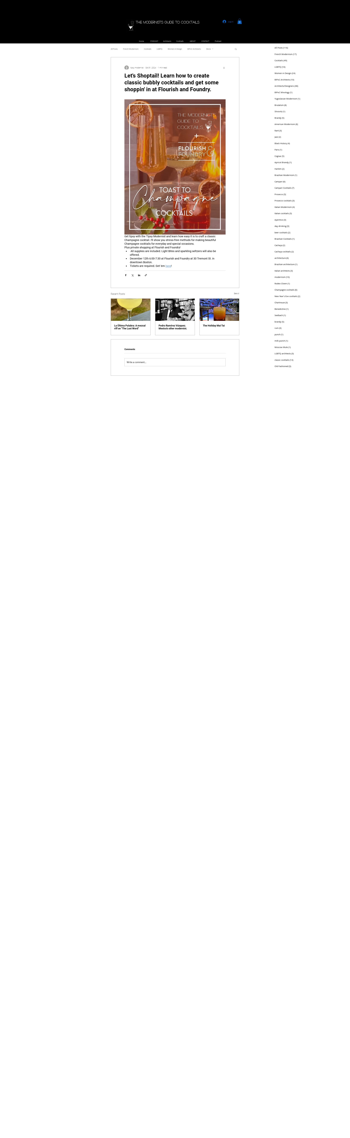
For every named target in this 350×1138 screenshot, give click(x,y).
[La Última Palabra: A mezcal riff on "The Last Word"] (130, 310)
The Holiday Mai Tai (214, 325)
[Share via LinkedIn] (139, 275)
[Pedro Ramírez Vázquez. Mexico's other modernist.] (175, 310)
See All (236, 293)
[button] (239, 21)
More (208, 49)
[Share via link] (146, 275)
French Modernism (130, 49)
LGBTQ (159, 49)
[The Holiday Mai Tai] (219, 310)
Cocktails (147, 49)
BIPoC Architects (194, 49)
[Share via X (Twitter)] (132, 275)
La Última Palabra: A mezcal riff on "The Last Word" (130, 327)
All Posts (114, 49)
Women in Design (175, 49)
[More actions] (224, 67)
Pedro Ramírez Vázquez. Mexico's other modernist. (173, 327)
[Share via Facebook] (125, 275)
